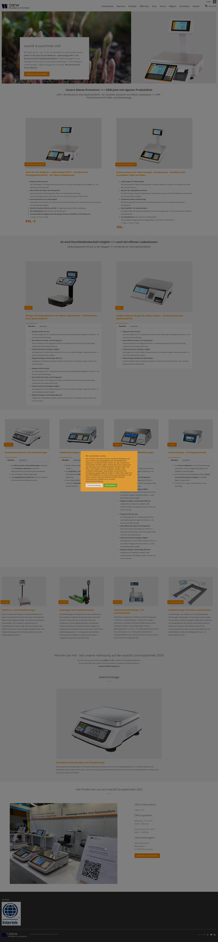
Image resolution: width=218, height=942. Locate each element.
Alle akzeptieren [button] (110, 485)
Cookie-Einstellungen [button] (94, 485)
